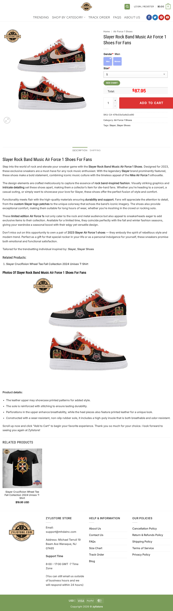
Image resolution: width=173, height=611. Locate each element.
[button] (127, 6)
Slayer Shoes (123, 125)
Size (107, 68)
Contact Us (96, 535)
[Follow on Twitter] (155, 17)
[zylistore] (86, 6)
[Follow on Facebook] (149, 17)
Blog (92, 561)
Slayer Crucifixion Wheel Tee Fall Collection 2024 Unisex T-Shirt (47, 264)
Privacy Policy (141, 554)
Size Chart (95, 548)
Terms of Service (143, 548)
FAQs (117, 17)
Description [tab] (80, 150)
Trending (41, 17)
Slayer (112, 125)
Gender (108, 54)
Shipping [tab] (95, 150)
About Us (132, 17)
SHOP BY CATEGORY (67, 17)
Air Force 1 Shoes (122, 31)
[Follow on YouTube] (167, 17)
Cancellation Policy (144, 528)
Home (106, 31)
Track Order (99, 17)
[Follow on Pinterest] (161, 17)
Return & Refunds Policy (147, 535)
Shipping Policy (142, 541)
